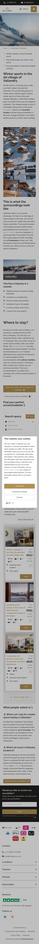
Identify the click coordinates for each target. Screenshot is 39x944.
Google (16, 470)
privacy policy (8, 470)
